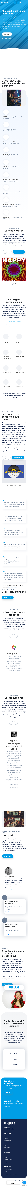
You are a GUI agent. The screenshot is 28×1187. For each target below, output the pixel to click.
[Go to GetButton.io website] (24, 1185)
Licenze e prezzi (8, 1159)
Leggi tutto (7, 984)
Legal (5, 1171)
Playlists (6, 1143)
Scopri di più (7, 597)
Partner (6, 1138)
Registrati (7, 34)
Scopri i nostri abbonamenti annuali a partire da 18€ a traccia (14, 326)
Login (5, 1157)
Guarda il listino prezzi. (14, 321)
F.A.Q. (5, 1162)
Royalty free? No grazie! (10, 1174)
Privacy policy (8, 1169)
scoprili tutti (7, 856)
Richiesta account (9, 1155)
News (5, 1145)
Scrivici (7, 911)
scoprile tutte (19, 252)
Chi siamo (7, 1136)
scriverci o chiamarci (14, 587)
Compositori (7, 1140)
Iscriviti (8, 1092)
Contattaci (8, 934)
